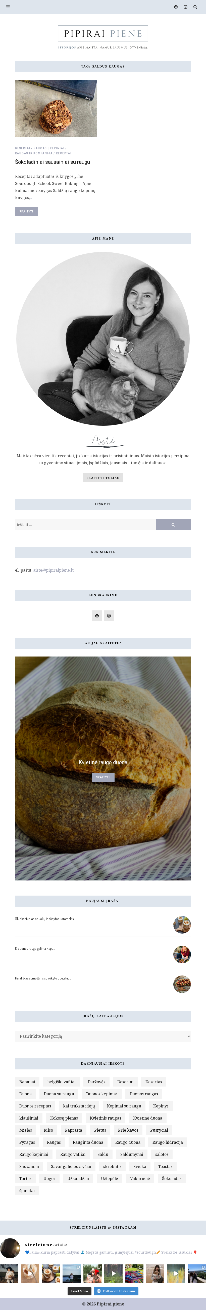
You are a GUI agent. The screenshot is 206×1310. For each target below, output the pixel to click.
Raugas (54, 1142)
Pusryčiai (159, 1130)
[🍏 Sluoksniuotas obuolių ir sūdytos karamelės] (30, 1273)
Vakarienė (140, 1178)
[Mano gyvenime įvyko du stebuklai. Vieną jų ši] (155, 1273)
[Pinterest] (174, 7)
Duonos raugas (144, 1094)
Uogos (49, 1178)
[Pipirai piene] (103, 36)
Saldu (102, 1154)
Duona (25, 1094)
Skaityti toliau (103, 478)
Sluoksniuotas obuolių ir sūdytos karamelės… (45, 918)
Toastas (165, 1166)
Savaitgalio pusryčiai (71, 1166)
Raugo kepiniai (33, 1154)
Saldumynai (131, 1154)
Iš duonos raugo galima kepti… (35, 948)
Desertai (22, 148)
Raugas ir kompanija (34, 153)
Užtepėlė (109, 1178)
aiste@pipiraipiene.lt (53, 570)
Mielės (25, 1130)
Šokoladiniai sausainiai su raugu (52, 162)
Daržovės (96, 1082)
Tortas (25, 1178)
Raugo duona (127, 1142)
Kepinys (161, 1106)
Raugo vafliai (72, 1154)
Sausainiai (29, 1166)
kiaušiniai (28, 1118)
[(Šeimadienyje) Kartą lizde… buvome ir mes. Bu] (134, 1273)
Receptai (64, 153)
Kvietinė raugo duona (103, 762)
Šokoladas (171, 1178)
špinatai (27, 1190)
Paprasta (73, 1130)
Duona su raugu (59, 1094)
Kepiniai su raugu (124, 1106)
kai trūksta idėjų (79, 1106)
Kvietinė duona (147, 1118)
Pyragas (27, 1142)
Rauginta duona (88, 1142)
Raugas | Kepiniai (49, 148)
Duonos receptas (35, 1106)
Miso (48, 1130)
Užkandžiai (78, 1178)
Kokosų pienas (64, 1118)
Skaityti (26, 211)
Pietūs (100, 1130)
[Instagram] (184, 7)
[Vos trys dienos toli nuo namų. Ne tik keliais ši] (72, 1273)
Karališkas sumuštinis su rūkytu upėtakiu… (43, 978)
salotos (161, 1154)
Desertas (153, 1082)
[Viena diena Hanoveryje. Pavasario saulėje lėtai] (197, 1273)
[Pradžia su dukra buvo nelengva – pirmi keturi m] (9, 1273)
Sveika (139, 1166)
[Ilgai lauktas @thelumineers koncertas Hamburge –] (176, 1273)
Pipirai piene (110, 1304)
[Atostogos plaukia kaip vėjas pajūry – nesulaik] (92, 1273)
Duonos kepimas (102, 1094)
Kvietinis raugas (105, 1118)
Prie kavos (128, 1130)
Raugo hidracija (167, 1142)
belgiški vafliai (61, 1082)
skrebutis (112, 1166)
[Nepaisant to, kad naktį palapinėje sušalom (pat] (113, 1273)
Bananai (27, 1082)
